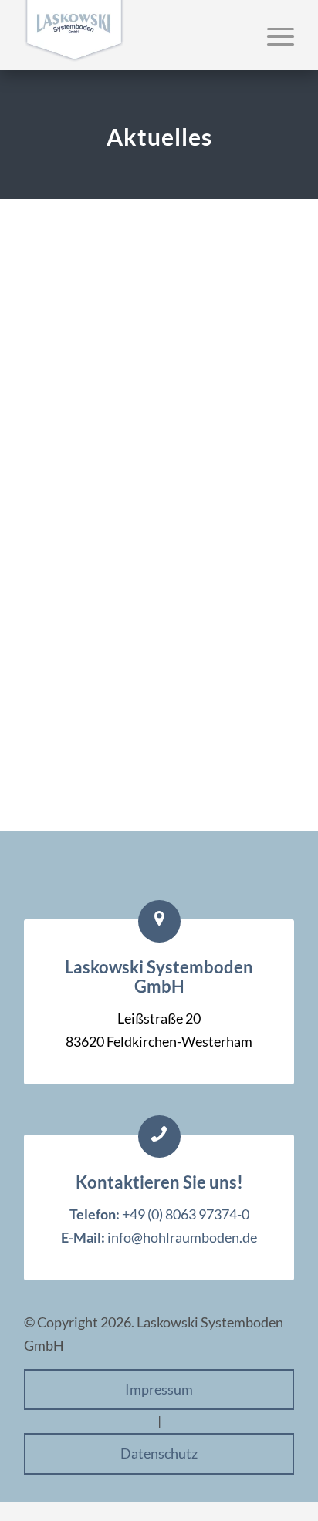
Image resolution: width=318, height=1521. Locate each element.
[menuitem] (273, 36)
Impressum (159, 1389)
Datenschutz (159, 1453)
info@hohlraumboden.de (182, 1237)
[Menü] (273, 36)
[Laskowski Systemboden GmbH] (132, 35)
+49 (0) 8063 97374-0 (185, 1214)
